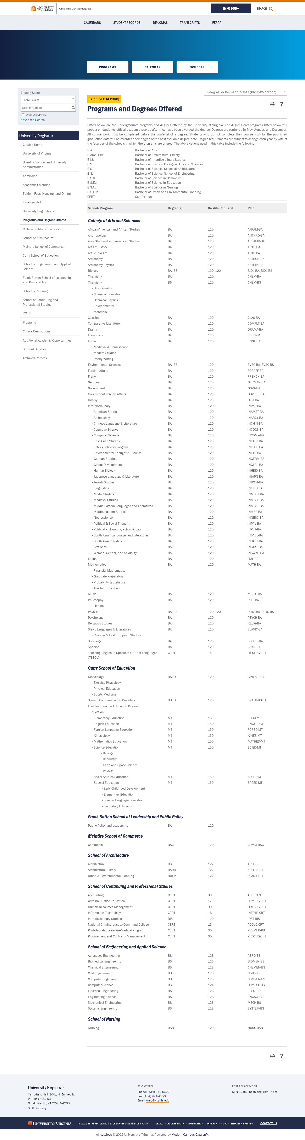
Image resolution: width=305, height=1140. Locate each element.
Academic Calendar (36, 185)
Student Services (34, 349)
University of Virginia (37, 153)
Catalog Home (32, 144)
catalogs (106, 1134)
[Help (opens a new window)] (281, 104)
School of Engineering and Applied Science (47, 266)
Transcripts (190, 22)
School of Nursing (35, 291)
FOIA (224, 1123)
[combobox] (245, 92)
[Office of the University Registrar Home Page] (61, 8)
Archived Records (35, 358)
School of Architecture (38, 238)
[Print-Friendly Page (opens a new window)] (272, 104)
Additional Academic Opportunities (47, 340)
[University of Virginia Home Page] (50, 1123)
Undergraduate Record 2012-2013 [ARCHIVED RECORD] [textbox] (241, 92)
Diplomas (160, 22)
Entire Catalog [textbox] (30, 100)
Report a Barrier (242, 1123)
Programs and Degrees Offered (44, 220)
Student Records (126, 22)
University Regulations (38, 211)
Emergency (195, 1123)
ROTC (26, 313)
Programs (107, 67)
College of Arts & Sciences (41, 229)
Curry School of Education (41, 255)
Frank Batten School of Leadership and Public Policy (47, 279)
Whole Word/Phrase (36, 114)
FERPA (216, 22)
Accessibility (175, 1123)
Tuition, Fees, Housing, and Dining (47, 193)
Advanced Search (33, 120)
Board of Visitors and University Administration (44, 164)
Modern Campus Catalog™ (190, 1134)
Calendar (152, 67)
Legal (159, 1123)
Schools (197, 67)
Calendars (92, 22)
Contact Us (268, 1123)
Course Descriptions (36, 331)
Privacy (212, 1123)
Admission (30, 176)
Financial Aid (32, 202)
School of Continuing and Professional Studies (40, 302)
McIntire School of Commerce (43, 246)
